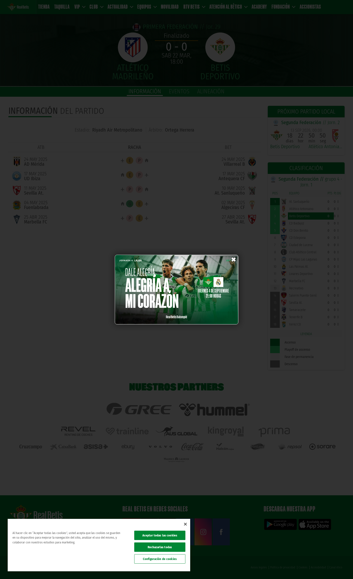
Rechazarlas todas (160, 547)
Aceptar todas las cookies (159, 535)
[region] (99, 545)
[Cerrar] (185, 524)
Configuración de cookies (160, 559)
